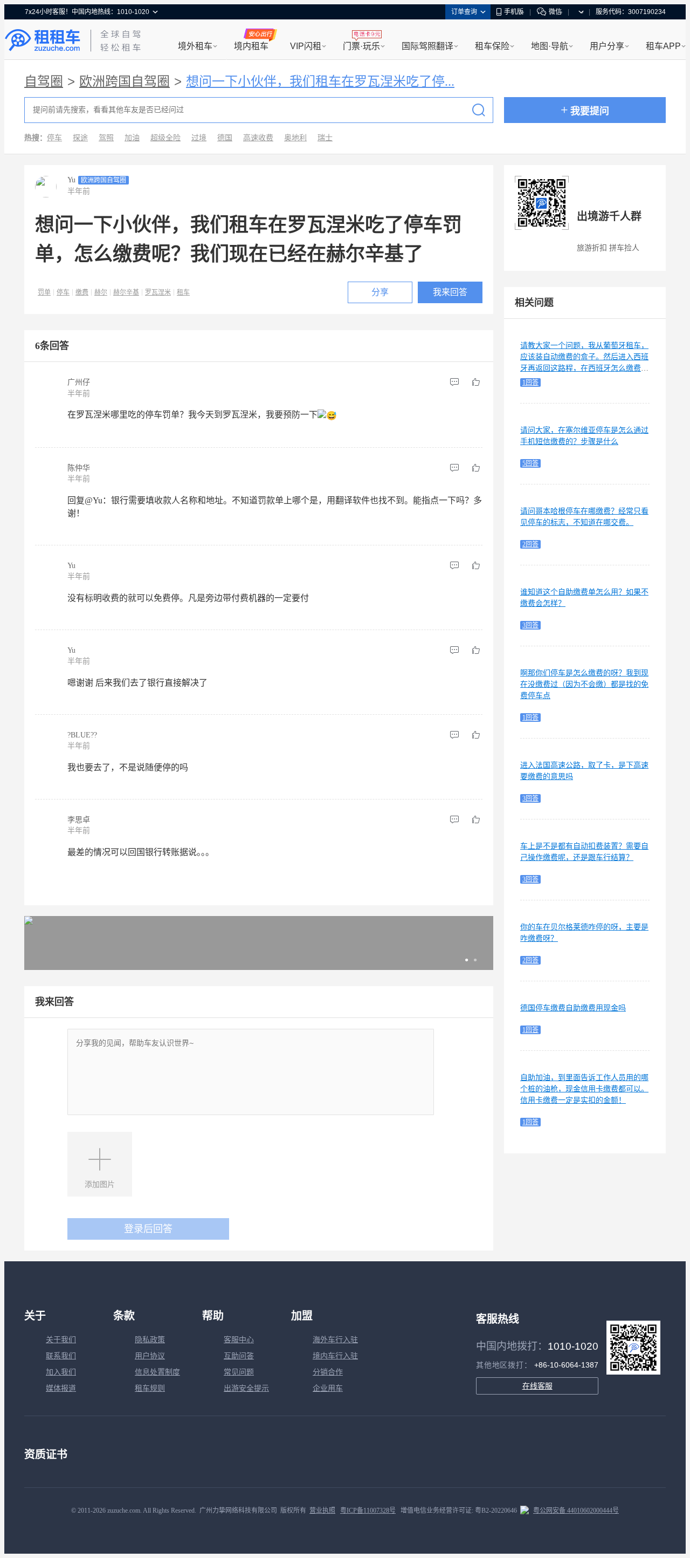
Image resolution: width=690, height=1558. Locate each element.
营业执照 (322, 1510)
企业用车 (328, 1388)
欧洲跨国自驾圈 (124, 81)
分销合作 (328, 1372)
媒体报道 (61, 1388)
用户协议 (150, 1356)
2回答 (530, 544)
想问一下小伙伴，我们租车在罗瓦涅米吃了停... (320, 81)
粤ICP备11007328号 (368, 1510)
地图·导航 (549, 46)
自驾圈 (43, 81)
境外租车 (195, 46)
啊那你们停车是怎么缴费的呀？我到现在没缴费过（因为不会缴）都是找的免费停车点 (584, 684)
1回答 (530, 382)
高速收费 (258, 138)
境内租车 (251, 46)
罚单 (44, 292)
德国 (224, 138)
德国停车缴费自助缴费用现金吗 (573, 1008)
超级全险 (165, 138)
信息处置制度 (157, 1372)
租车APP (663, 46)
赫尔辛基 (126, 292)
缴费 (81, 292)
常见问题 (239, 1372)
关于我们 (61, 1340)
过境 (198, 138)
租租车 (42, 40)
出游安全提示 (246, 1388)
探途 (80, 138)
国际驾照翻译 (427, 46)
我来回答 (450, 292)
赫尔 (100, 292)
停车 (54, 138)
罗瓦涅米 (158, 292)
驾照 (106, 138)
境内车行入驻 (335, 1356)
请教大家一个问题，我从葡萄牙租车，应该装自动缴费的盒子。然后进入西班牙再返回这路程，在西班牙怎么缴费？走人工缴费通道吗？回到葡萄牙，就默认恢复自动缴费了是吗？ (584, 368)
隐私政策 (150, 1340)
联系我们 (61, 1356)
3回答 (530, 625)
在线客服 (537, 1386)
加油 (132, 138)
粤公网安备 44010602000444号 (576, 1510)
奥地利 (295, 138)
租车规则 (150, 1388)
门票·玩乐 (361, 46)
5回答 (530, 463)
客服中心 (239, 1340)
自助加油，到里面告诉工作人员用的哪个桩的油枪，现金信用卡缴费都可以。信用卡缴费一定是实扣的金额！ (584, 1089)
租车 (183, 292)
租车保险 (492, 46)
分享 (380, 292)
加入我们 (61, 1372)
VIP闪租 (305, 46)
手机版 (513, 12)
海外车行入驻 (335, 1340)
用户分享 (607, 46)
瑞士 (325, 138)
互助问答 (239, 1356)
